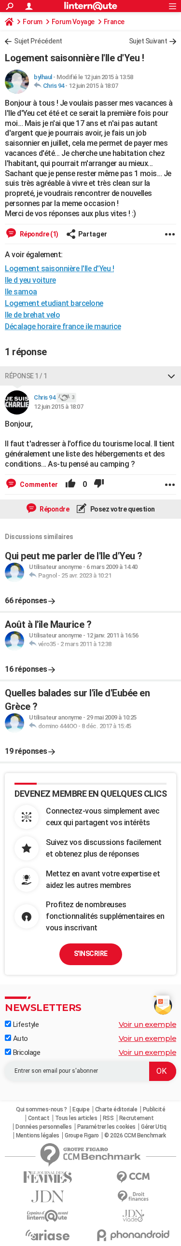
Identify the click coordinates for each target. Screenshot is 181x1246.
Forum (32, 22)
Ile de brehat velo (32, 314)
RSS (108, 1118)
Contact (39, 1118)
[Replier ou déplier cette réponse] (171, 376)
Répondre (54, 509)
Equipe (80, 1109)
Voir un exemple (148, 1024)
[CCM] (134, 1177)
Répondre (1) (38, 234)
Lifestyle (25, 1024)
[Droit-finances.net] (134, 1197)
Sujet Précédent (38, 41)
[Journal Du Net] (48, 1197)
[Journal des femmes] (48, 1177)
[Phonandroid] (134, 1235)
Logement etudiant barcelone (54, 303)
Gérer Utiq (153, 1126)
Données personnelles (43, 1126)
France (114, 22)
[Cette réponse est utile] (70, 484)
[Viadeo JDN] (134, 1216)
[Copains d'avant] (48, 1216)
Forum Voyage (73, 22)
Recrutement (136, 1118)
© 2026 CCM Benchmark (135, 1135)
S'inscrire (91, 953)
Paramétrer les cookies (106, 1126)
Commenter (38, 484)
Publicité (154, 1109)
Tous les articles (76, 1118)
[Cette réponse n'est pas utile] (99, 484)
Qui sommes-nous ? (41, 1109)
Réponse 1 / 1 (26, 376)
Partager (92, 234)
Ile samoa (21, 291)
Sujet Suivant (148, 41)
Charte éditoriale (116, 1109)
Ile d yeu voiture (30, 280)
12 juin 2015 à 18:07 (93, 85)
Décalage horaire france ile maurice (63, 326)
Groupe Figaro (82, 1135)
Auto (19, 1038)
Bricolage (25, 1052)
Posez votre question (122, 509)
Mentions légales (37, 1135)
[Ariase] (48, 1235)
